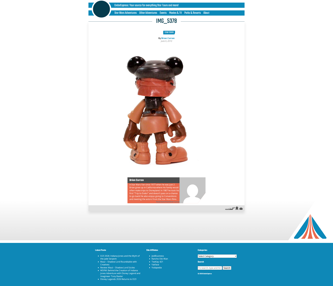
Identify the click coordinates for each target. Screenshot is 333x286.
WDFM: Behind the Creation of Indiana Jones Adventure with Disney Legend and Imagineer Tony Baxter (120, 273)
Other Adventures (148, 12)
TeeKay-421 (157, 261)
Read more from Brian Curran (168, 202)
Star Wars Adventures (125, 12)
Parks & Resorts (192, 12)
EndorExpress (121, 5)
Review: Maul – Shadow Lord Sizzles (117, 267)
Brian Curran (168, 38)
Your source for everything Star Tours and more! (154, 5)
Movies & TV (175, 12)
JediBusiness (158, 255)
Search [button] (227, 268)
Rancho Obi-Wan (160, 258)
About (206, 12)
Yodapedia (157, 267)
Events (163, 12)
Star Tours (169, 32)
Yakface (155, 264)
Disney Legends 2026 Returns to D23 (118, 279)
